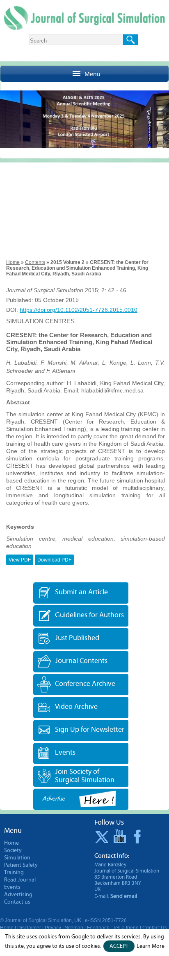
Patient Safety (21, 865)
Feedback (98, 928)
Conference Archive (85, 684)
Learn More (150, 946)
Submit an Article (81, 592)
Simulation (17, 858)
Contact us (17, 902)
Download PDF (54, 560)
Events (65, 753)
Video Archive (76, 707)
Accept (119, 946)
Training (14, 872)
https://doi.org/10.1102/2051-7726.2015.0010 (78, 310)
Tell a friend (126, 928)
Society (13, 850)
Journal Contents (81, 661)
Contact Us (154, 928)
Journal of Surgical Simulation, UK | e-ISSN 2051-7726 (66, 920)
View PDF (20, 560)
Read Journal (20, 880)
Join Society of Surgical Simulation (84, 775)
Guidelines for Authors (89, 615)
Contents (35, 262)
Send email (123, 896)
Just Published (77, 638)
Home (13, 262)
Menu (92, 74)
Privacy (53, 928)
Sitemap (74, 928)
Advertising (18, 894)
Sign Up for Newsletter (89, 730)
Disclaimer (29, 928)
